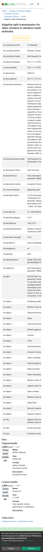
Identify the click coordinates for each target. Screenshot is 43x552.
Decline (11, 548)
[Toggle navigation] (38, 4)
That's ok (31, 548)
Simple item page (21, 38)
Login (31, 4)
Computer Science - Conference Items (15, 16)
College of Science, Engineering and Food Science (20, 11)
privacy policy (29, 541)
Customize (6, 544)
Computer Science (11, 14)
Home (4, 11)
